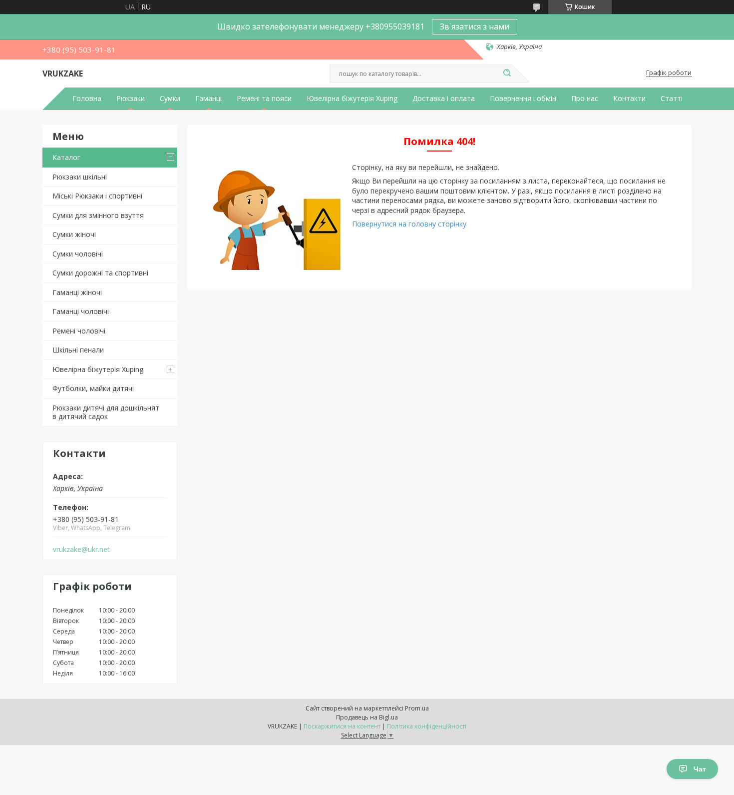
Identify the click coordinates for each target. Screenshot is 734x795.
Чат (700, 769)
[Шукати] (507, 73)
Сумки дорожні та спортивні (100, 273)
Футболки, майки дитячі (93, 388)
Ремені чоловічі (78, 331)
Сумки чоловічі (77, 253)
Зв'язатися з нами (474, 26)
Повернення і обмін (523, 98)
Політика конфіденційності (426, 726)
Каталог (66, 157)
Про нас (584, 98)
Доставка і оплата (443, 98)
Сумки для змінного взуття (98, 215)
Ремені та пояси (264, 98)
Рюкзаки (130, 98)
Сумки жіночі (74, 234)
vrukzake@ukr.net (81, 549)
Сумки (170, 98)
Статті (672, 98)
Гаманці (208, 98)
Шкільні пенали (78, 349)
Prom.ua (417, 708)
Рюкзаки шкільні (79, 177)
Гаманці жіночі (77, 292)
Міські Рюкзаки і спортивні (97, 195)
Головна (86, 98)
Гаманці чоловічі (80, 311)
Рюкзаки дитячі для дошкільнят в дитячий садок (105, 412)
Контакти (629, 98)
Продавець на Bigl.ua (367, 717)
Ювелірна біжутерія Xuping (352, 98)
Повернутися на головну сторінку (409, 223)
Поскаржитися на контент (342, 726)
